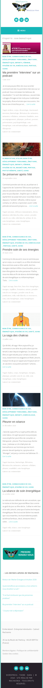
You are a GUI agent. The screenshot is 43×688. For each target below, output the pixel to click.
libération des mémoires (29, 113)
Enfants (18, 63)
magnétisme (21, 168)
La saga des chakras (15, 335)
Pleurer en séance (14, 421)
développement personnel (15, 59)
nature (27, 215)
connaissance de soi (21, 56)
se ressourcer (31, 296)
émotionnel (33, 110)
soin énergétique (9, 221)
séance (14, 528)
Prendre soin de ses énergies (21, 249)
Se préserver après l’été (17, 174)
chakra (10, 373)
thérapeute (7, 129)
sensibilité (13, 468)
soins (5, 69)
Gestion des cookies (10, 653)
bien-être (7, 56)
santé (20, 170)
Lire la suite (31, 104)
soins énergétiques (23, 221)
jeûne (22, 215)
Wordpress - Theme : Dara (19, 675)
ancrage (10, 287)
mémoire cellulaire (28, 465)
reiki (13, 218)
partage (32, 65)
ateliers (10, 110)
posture (35, 119)
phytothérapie (9, 170)
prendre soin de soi (26, 293)
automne (11, 212)
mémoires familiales (26, 116)
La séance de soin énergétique (21, 490)
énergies (6, 289)
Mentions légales (9, 650)
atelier (19, 158)
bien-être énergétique (30, 287)
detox (35, 212)
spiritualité (33, 125)
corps (16, 110)
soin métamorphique (20, 125)
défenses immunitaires (23, 212)
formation (21, 289)
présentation (7, 123)
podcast (28, 119)
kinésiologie (22, 65)
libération (28, 462)
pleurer (5, 468)
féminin (26, 63)
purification (7, 296)
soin (4, 299)
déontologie (23, 110)
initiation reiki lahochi (11, 215)
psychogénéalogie (20, 123)
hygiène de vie (9, 65)
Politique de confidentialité (27, 650)
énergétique (8, 63)
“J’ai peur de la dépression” (13, 610)
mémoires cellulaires (10, 116)
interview (6, 113)
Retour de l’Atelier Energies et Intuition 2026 (20, 579)
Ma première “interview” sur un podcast (18, 604)
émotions (32, 59)
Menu (23, 30)
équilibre (13, 289)
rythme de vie (31, 218)
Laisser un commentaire (12, 132)
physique (20, 119)
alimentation (9, 158)
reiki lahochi (20, 218)
